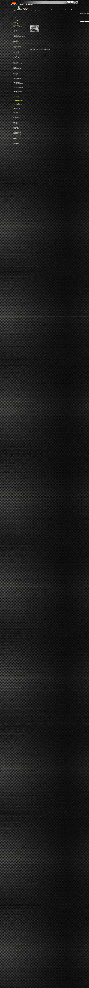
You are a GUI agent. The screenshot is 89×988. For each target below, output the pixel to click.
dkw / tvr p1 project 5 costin (16, 49)
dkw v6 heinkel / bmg (15, 140)
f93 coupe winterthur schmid (16, 59)
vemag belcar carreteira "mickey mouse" (18, 105)
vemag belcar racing (16, 82)
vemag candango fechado (16, 101)
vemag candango (15, 96)
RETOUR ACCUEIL (14, 4)
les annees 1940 (15, 22)
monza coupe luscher (15, 44)
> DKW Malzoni (15, 112)
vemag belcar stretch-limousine (17, 87)
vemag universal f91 (16, 77)
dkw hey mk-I (14, 74)
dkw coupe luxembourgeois (16, 134)
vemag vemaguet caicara (16, 89)
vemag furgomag (15, 92)
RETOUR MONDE (21, 4)
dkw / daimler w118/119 (16, 33)
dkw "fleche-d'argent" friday (16, 132)
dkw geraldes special (15, 137)
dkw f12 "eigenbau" (15, 133)
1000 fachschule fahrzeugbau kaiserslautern (18, 36)
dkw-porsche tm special (16, 69)
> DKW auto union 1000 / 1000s (17, 26)
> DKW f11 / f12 (15, 31)
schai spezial (14, 53)
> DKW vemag (14, 75)
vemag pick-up (15, 106)
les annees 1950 (15, 23)
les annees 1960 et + (16, 25)
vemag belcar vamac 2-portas (17, 84)
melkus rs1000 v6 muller (16, 130)
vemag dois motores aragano (17, 109)
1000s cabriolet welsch (16, 37)
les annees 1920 (15, 19)
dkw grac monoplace (15, 124)
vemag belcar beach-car (16, 86)
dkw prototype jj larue (15, 40)
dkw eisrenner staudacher (16, 41)
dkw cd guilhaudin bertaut (16, 60)
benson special (15, 62)
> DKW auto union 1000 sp (16, 27)
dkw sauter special (15, 72)
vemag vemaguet (15, 88)
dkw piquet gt (14, 67)
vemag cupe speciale (16, 110)
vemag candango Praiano (16, 97)
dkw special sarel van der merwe (17, 63)
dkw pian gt (14, 116)
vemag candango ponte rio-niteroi (17, 103)
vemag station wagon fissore (17, 104)
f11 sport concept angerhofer (16, 42)
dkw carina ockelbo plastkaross (17, 70)
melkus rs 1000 (15, 129)
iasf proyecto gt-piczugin (16, 117)
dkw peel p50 (14, 138)
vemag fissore (15, 93)
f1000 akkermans (15, 54)
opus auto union (15, 73)
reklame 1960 (14, 139)
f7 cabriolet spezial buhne (16, 43)
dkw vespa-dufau (15, 47)
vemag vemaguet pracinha (17, 91)
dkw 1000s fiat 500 (15, 142)
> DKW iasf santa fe (15, 114)
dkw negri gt (14, 125)
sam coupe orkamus (15, 51)
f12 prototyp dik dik (15, 56)
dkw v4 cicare (14, 122)
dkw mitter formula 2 (15, 128)
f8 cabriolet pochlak (15, 57)
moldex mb (14, 113)
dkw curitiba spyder (15, 65)
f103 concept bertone (15, 35)
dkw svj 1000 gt (15, 123)
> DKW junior (14, 30)
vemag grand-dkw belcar (16, 78)
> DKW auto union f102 (16, 32)
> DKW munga (14, 121)
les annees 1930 (15, 20)
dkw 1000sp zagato (15, 143)
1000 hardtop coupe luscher (16, 46)
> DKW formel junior (15, 52)
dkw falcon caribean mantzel (16, 38)
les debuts (14, 17)
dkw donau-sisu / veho (16, 119)
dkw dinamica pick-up (15, 127)
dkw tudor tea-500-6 (15, 64)
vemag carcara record (16, 108)
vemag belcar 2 (15, 79)
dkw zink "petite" (15, 118)
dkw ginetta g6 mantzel (16, 58)
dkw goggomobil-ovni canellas (17, 135)
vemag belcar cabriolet (16, 80)
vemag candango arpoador (17, 98)
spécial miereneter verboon (16, 48)
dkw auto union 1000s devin (16, 68)
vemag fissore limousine (16, 95)
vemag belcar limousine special (17, 83)
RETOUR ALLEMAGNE (29, 4)
